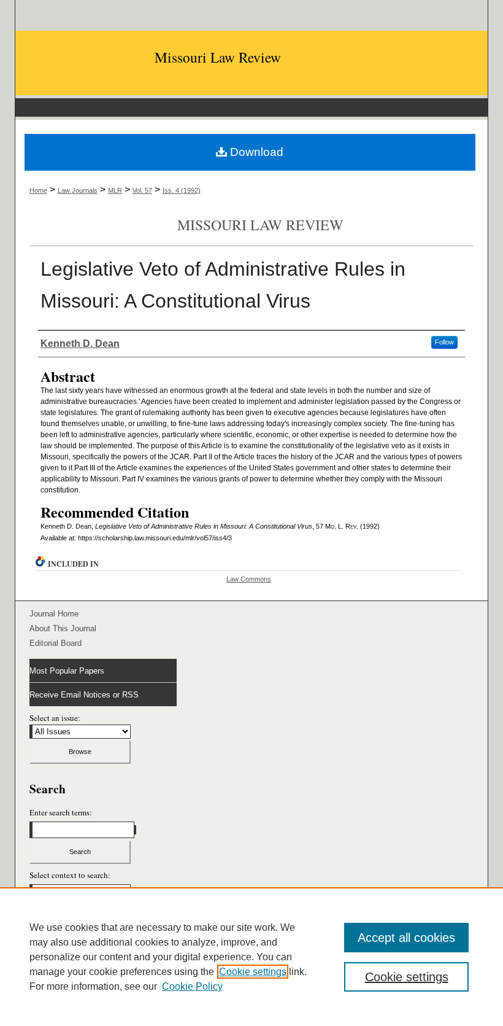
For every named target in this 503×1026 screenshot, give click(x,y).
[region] (251, 956)
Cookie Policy (192, 986)
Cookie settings (252, 971)
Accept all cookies (406, 937)
